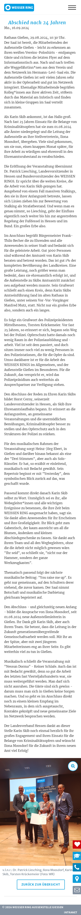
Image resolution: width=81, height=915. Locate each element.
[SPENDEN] (77, 844)
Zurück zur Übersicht (40, 884)
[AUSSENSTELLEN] (77, 879)
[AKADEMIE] (77, 856)
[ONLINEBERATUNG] (77, 890)
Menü (72, 7)
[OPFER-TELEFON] (77, 867)
